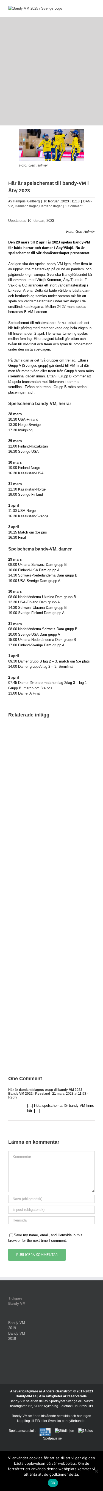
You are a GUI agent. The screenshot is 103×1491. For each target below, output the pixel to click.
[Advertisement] (51, 71)
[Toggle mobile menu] (92, 9)
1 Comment (73, 206)
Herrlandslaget (50, 206)
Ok (53, 1483)
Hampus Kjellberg (26, 201)
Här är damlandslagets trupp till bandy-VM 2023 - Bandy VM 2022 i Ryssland (46, 1092)
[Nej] (96, 1471)
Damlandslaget (26, 206)
